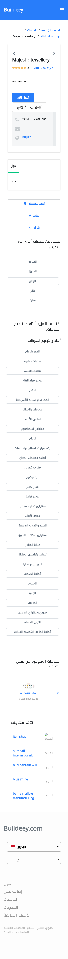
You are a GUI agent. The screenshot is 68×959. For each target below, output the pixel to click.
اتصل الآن (23, 97)
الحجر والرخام (32, 351)
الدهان (32, 390)
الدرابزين (32, 602)
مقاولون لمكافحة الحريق (32, 535)
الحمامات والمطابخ (32, 409)
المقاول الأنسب (32, 419)
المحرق (33, 271)
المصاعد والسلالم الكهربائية (32, 399)
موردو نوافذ (32, 496)
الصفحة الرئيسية (50, 30)
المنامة (32, 261)
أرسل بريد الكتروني (29, 107)
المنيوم (32, 583)
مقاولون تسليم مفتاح (33, 506)
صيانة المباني (32, 544)
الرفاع (32, 281)
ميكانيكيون (32, 477)
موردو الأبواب (32, 515)
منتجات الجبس (32, 370)
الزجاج (32, 438)
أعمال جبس (32, 486)
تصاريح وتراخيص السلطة (32, 554)
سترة (33, 300)
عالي (32, 290)
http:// (26, 136)
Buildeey (13, 9)
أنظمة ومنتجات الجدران (32, 457)
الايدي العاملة (32, 622)
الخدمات (31, 30)
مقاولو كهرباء (32, 467)
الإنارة (32, 593)
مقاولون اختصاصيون (32, 428)
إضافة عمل (13, 891)
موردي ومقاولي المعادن (32, 612)
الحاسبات (11, 899)
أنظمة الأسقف (32, 573)
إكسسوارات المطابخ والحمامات (32, 448)
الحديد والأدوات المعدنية (33, 525)
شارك (36, 215)
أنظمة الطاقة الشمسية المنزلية (32, 631)
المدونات (11, 907)
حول (7, 883)
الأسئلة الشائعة (17, 915)
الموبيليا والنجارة (32, 564)
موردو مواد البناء (50, 36)
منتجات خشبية (32, 361)
